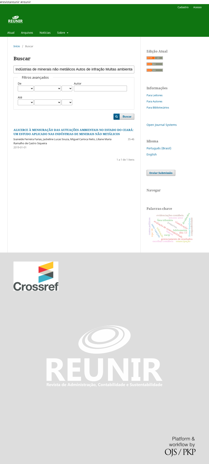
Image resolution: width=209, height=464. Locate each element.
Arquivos (27, 33)
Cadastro (183, 7)
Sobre (61, 33)
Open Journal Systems (162, 125)
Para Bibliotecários (158, 107)
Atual (10, 33)
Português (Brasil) (159, 148)
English (152, 154)
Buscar (127, 116)
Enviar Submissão (160, 173)
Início (16, 46)
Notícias (45, 33)
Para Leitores (154, 95)
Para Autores (154, 101)
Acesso (197, 7)
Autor (77, 83)
